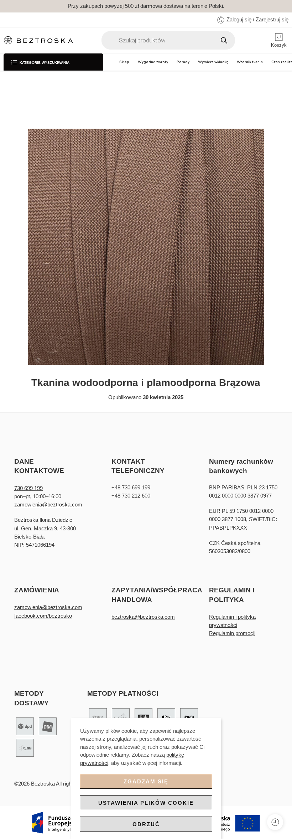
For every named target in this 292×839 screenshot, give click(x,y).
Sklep (124, 62)
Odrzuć (146, 824)
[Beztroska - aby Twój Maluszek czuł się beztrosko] (38, 40)
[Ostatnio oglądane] (275, 822)
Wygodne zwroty (153, 62)
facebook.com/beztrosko (43, 616)
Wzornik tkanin (250, 62)
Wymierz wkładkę (213, 62)
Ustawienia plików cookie (146, 803)
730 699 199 (28, 488)
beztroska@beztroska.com (143, 617)
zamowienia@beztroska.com (48, 505)
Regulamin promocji (232, 633)
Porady (183, 62)
